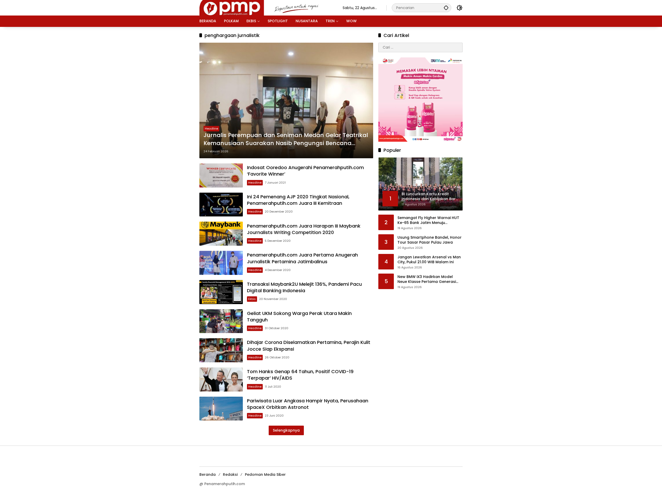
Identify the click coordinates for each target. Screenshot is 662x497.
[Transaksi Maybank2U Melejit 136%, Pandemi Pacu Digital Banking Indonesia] (221, 292)
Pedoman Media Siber (265, 474)
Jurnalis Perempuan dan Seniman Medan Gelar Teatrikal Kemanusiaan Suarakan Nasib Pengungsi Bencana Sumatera (286, 139)
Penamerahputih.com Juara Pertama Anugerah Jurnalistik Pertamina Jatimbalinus (302, 258)
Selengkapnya (286, 430)
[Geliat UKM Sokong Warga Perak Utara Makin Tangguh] (221, 321)
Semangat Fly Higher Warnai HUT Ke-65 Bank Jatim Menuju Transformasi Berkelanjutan (428, 220)
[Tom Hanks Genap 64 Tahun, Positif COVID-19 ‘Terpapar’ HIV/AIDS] (221, 379)
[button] (446, 7)
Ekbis (252, 299)
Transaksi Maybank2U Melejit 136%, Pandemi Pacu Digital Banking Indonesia (304, 287)
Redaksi (230, 474)
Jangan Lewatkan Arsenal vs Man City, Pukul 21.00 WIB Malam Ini (429, 260)
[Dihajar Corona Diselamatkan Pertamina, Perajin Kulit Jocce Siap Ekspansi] (221, 350)
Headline (211, 128)
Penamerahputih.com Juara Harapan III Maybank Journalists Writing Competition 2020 (303, 229)
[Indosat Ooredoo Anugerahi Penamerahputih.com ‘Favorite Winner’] (221, 175)
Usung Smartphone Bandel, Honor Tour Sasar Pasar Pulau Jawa (429, 240)
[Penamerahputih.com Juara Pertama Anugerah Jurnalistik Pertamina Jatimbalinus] (221, 263)
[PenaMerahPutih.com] (265, 7)
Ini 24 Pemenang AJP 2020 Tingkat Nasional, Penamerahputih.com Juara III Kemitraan (298, 199)
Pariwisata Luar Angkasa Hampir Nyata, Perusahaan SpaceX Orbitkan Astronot (307, 403)
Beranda (207, 474)
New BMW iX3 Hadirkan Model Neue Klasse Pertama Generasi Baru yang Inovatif (426, 279)
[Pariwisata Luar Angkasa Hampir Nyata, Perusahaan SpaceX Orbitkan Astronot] (221, 409)
